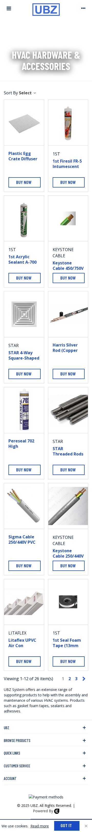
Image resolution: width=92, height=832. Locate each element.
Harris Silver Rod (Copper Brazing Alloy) (67, 350)
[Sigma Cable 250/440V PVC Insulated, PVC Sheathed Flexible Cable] (24, 506)
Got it (66, 825)
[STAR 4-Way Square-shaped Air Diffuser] (24, 314)
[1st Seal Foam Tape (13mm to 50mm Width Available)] (68, 602)
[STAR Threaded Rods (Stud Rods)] (68, 410)
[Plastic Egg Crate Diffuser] (24, 122)
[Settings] (83, 8)
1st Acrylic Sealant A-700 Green (22, 262)
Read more (39, 826)
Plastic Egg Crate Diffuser (22, 156)
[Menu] (9, 8)
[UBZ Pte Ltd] (46, 8)
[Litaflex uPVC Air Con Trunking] (24, 602)
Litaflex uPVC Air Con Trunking (22, 646)
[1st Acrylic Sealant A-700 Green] (24, 218)
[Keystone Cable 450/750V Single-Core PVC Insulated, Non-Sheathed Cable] (68, 218)
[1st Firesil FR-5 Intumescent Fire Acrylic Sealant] (68, 122)
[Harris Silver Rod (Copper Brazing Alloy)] (68, 314)
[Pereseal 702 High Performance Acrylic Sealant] (24, 410)
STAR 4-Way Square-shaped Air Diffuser (23, 358)
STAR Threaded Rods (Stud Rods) (68, 454)
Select (26, 93)
